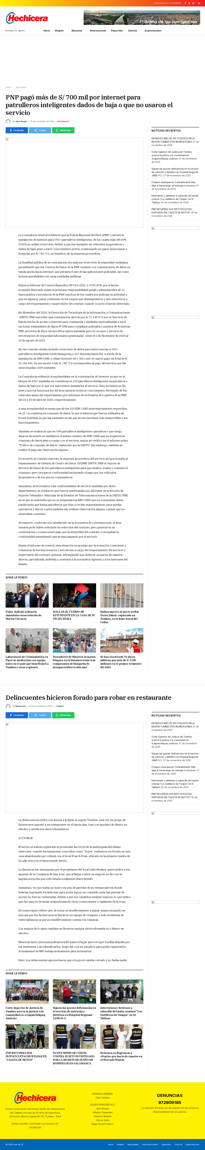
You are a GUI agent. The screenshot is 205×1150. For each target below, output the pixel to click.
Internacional (98, 30)
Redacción (20, 706)
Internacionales (150, 1144)
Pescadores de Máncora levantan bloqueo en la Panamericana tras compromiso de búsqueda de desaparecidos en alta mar (74, 662)
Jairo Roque (21, 121)
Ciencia (132, 30)
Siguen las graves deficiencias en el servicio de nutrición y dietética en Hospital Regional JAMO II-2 (175, 172)
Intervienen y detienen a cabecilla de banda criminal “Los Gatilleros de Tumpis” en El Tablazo (175, 199)
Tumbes (60, 706)
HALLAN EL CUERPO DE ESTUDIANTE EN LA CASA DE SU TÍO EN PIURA (74, 615)
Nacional (77, 30)
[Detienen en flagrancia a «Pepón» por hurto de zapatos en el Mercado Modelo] (121, 1036)
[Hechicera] (27, 18)
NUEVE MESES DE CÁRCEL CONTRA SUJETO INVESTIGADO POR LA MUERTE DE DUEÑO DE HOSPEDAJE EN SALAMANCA (73, 1058)
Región (59, 30)
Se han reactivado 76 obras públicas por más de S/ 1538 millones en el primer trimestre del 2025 (121, 662)
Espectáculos (153, 30)
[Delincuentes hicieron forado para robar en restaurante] (74, 767)
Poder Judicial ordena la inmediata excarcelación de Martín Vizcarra (23, 615)
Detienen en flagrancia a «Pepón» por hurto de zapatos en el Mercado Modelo (121, 1056)
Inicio (47, 30)
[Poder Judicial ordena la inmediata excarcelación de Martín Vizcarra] (27, 595)
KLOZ (20, 1144)
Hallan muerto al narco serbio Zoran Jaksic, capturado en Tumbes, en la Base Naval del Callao (119, 617)
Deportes (117, 30)
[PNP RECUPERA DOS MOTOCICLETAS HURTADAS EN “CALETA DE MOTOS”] (27, 1036)
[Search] (198, 3)
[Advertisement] (102, 60)
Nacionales (63, 121)
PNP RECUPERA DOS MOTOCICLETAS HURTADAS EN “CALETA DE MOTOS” (26, 1056)
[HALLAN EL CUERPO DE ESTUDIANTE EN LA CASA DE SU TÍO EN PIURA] (74, 595)
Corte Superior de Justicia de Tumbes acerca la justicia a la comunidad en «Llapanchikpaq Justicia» (172, 155)
